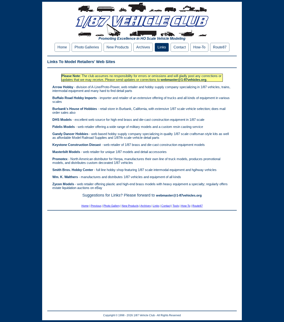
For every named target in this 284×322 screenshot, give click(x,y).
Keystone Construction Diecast (76, 145)
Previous (96, 205)
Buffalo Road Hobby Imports (74, 98)
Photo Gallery (111, 205)
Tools (176, 205)
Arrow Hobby (62, 87)
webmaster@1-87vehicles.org (183, 79)
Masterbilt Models (66, 152)
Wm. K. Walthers (65, 177)
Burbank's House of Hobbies (74, 109)
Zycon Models (63, 184)
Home (62, 47)
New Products (117, 47)
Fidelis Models (63, 127)
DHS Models (62, 119)
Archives (143, 47)
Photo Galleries (87, 47)
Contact (180, 47)
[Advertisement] (142, 260)
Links (162, 47)
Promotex (59, 159)
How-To (199, 47)
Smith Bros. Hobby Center (72, 170)
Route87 (220, 47)
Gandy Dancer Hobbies (70, 134)
